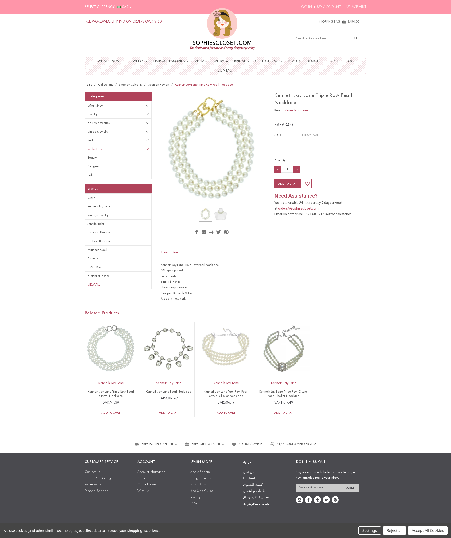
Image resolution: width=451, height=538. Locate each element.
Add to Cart (110, 412)
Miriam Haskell (97, 250)
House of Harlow (99, 232)
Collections (267, 61)
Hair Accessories (169, 61)
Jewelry (136, 61)
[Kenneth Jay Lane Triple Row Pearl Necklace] (205, 215)
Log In (306, 7)
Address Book (147, 478)
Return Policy (93, 484)
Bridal (240, 61)
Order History (146, 484)
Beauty (294, 61)
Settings (369, 530)
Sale (335, 61)
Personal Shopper (97, 491)
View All (94, 284)
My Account (329, 7)
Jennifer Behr (96, 223)
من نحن (248, 472)
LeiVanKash (95, 267)
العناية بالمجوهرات (257, 504)
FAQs (194, 503)
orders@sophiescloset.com (298, 208)
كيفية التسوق (253, 485)
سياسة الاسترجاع (256, 497)
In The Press (198, 484)
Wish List (143, 491)
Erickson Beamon (99, 241)
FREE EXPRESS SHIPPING (160, 444)
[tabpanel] (111, 369)
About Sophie (200, 472)
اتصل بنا (249, 478)
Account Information (151, 472)
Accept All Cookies (428, 530)
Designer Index (200, 478)
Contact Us (92, 472)
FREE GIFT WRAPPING (208, 444)
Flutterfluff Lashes (98, 276)
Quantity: (280, 160)
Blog (349, 61)
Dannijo (93, 258)
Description (169, 252)
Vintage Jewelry (210, 61)
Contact (225, 70)
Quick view (111, 358)
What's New (109, 61)
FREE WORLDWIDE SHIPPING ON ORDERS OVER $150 (123, 21)
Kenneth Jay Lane (99, 206)
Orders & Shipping (98, 478)
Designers (316, 61)
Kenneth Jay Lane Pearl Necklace (168, 391)
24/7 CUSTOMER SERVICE (296, 444)
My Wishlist (356, 7)
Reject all (394, 530)
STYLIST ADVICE (250, 444)
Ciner (91, 197)
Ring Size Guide (201, 491)
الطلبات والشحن (255, 491)
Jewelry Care (199, 497)
